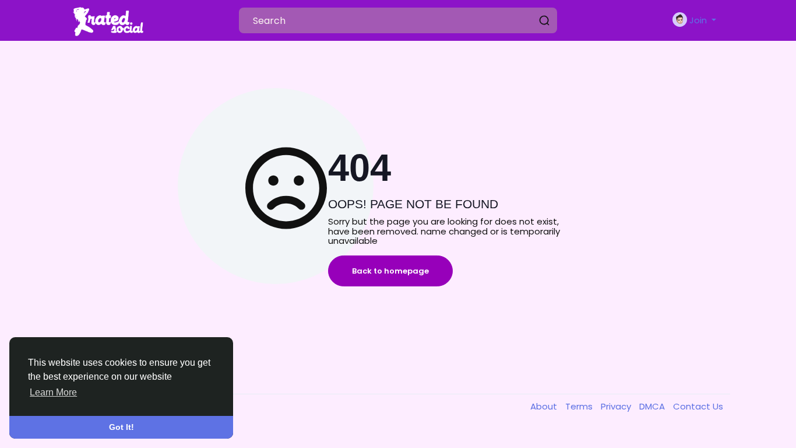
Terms (580, 406)
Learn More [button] (53, 392)
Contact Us (698, 406)
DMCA (653, 406)
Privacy (617, 406)
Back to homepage (390, 270)
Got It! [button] (121, 427)
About (544, 406)
